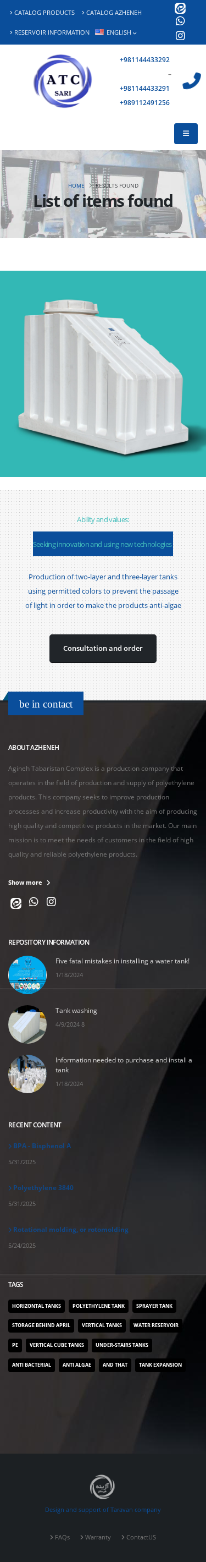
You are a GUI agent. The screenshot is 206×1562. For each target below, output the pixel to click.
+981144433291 (145, 88)
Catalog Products (44, 13)
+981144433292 (145, 59)
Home (76, 185)
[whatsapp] (180, 22)
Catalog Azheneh (114, 13)
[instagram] (180, 37)
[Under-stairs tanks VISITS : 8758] (103, 374)
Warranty (98, 1537)
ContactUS (141, 1537)
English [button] (119, 32)
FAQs (62, 1537)
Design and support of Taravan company (103, 1510)
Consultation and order (103, 648)
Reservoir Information (52, 32)
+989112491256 (145, 102)
